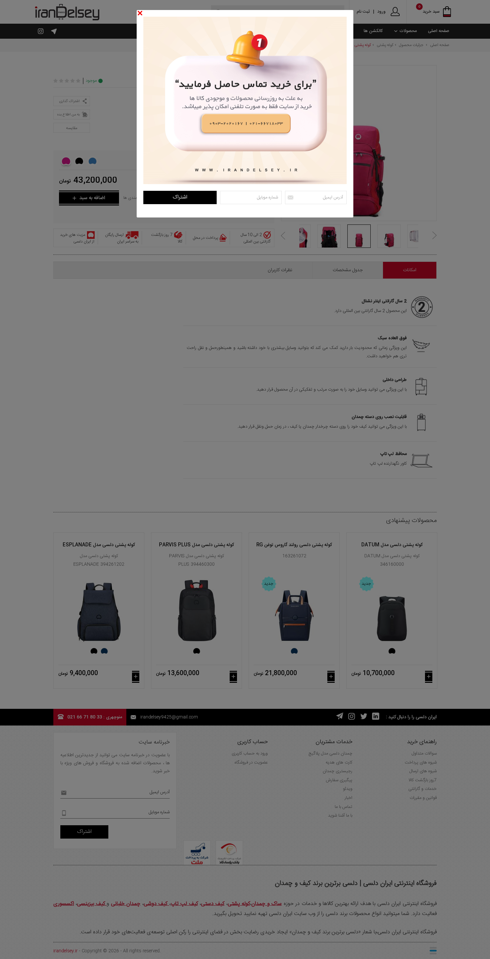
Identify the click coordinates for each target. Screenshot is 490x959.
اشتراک (180, 197)
